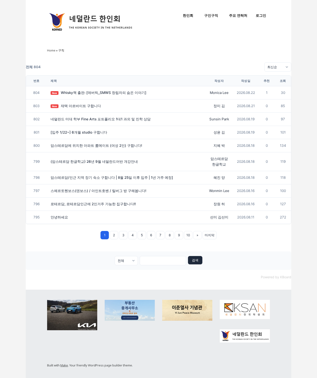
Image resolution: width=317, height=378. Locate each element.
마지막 (209, 235)
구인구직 (211, 15)
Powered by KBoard (276, 277)
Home (51, 50)
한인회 (188, 15)
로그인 (261, 15)
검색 (195, 260)
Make (64, 365)
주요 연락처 (238, 15)
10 (188, 235)
